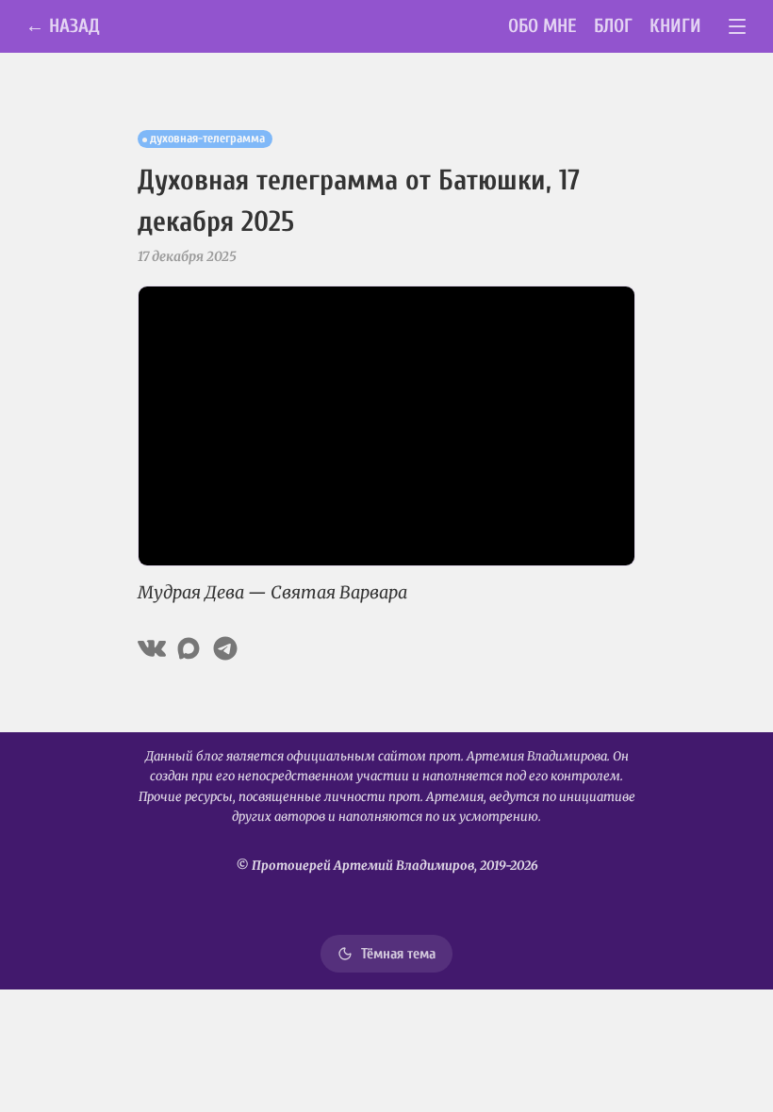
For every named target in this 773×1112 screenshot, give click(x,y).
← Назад (62, 26)
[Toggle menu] (737, 27)
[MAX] (188, 648)
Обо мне (542, 26)
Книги (675, 26)
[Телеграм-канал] (225, 648)
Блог (613, 26)
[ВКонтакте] (152, 648)
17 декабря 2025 (187, 256)
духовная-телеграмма (207, 138)
